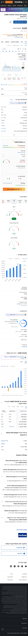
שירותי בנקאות (4, 440)
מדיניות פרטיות (24, 623)
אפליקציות (24, 573)
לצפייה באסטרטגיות (19, 37)
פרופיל (22, 45)
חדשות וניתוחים (15, 42)
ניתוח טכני (23, 197)
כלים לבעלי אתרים (23, 579)
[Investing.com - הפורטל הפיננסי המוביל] (19, 2)
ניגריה (2, 449)
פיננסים (7, 42)
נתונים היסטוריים (16, 45)
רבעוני (21, 361)
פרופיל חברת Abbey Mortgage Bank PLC (16, 434)
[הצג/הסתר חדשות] (18, 49)
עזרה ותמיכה (10, 579)
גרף (22, 42)
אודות (11, 573)
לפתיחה (10, 426)
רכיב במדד (9, 45)
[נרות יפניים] (25, 49)
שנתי (26, 361)
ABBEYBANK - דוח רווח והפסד (16, 353)
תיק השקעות (24, 576)
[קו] (23, 49)
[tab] (20, 201)
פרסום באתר (10, 576)
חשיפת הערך (5, 84)
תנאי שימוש (25, 618)
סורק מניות (20, 5)
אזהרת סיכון (25, 627)
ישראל (14, 5)
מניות (25, 5)
